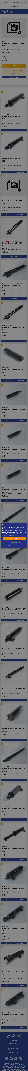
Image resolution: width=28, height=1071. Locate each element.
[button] (14, 546)
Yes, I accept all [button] (14, 538)
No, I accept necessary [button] (14, 542)
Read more (11, 535)
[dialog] (14, 535)
